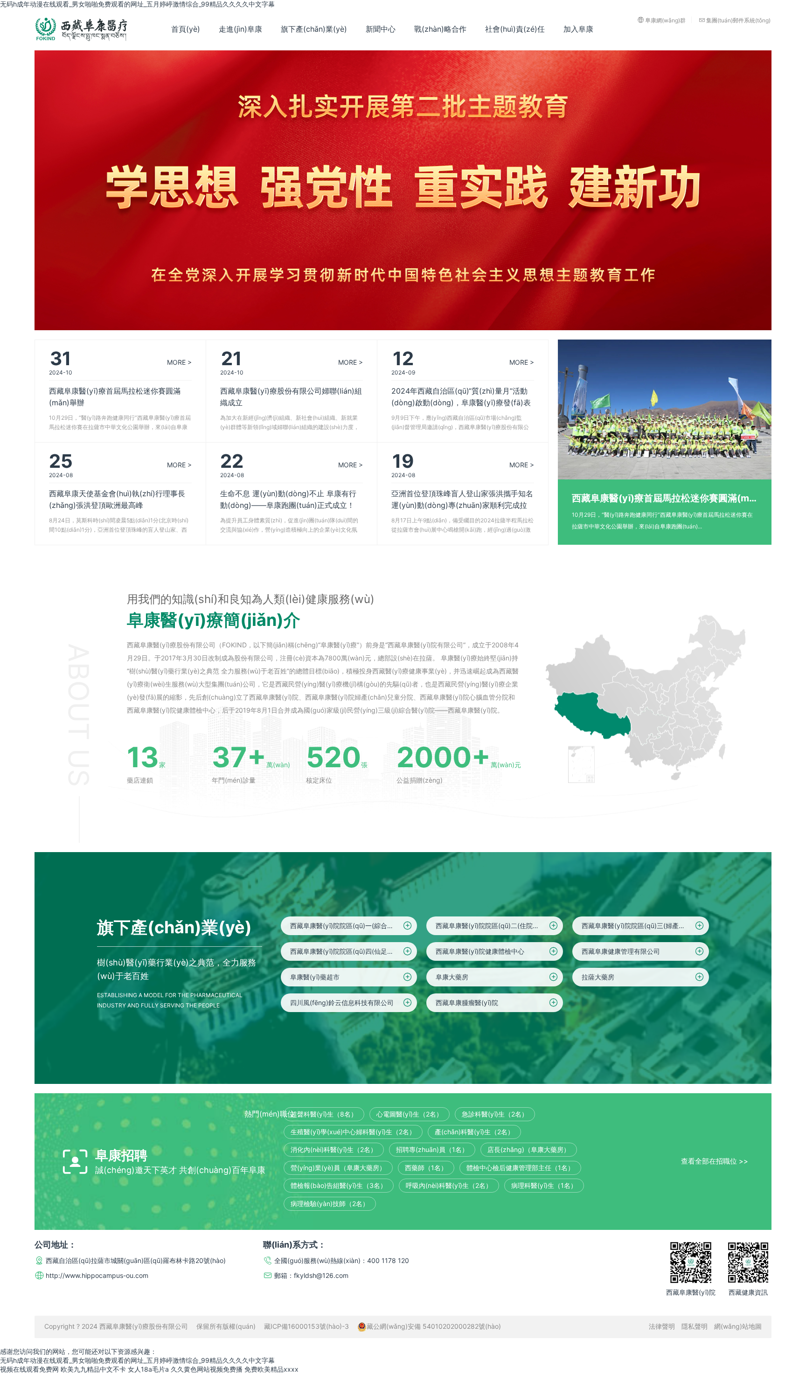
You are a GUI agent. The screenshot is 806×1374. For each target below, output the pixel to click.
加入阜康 (578, 29)
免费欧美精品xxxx (271, 1369)
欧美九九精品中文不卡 (93, 1369)
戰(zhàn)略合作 (440, 29)
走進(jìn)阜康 (240, 29)
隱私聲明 (694, 1326)
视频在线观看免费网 (29, 1369)
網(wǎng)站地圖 (738, 1326)
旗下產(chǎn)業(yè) (314, 29)
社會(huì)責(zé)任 (515, 29)
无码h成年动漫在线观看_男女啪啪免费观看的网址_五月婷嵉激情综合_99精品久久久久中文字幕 (137, 4)
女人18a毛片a (148, 1369)
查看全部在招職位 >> (714, 1161)
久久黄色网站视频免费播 (207, 1369)
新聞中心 (381, 29)
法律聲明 (662, 1326)
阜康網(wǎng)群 (665, 19)
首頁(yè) (185, 29)
